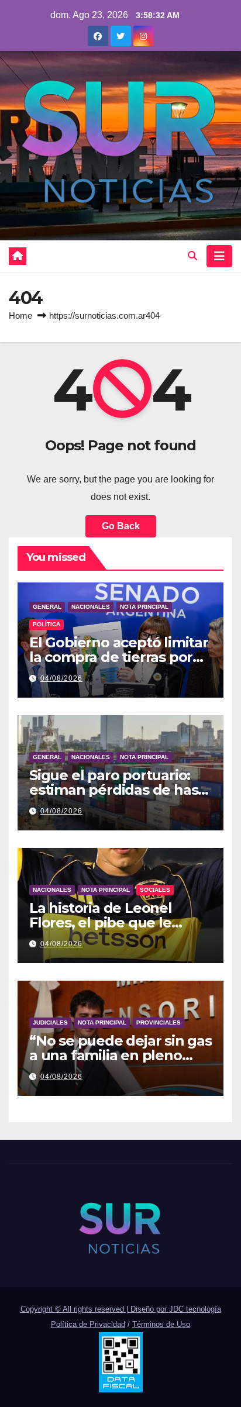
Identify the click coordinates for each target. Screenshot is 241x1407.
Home (20, 315)
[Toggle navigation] (219, 256)
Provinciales (158, 1022)
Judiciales (50, 1022)
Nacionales (90, 607)
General (47, 607)
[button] (192, 256)
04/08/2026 (61, 678)
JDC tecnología (195, 1309)
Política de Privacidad (88, 1324)
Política (46, 624)
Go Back (121, 526)
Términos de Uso (161, 1324)
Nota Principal (144, 607)
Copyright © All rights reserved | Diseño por (94, 1309)
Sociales (155, 890)
